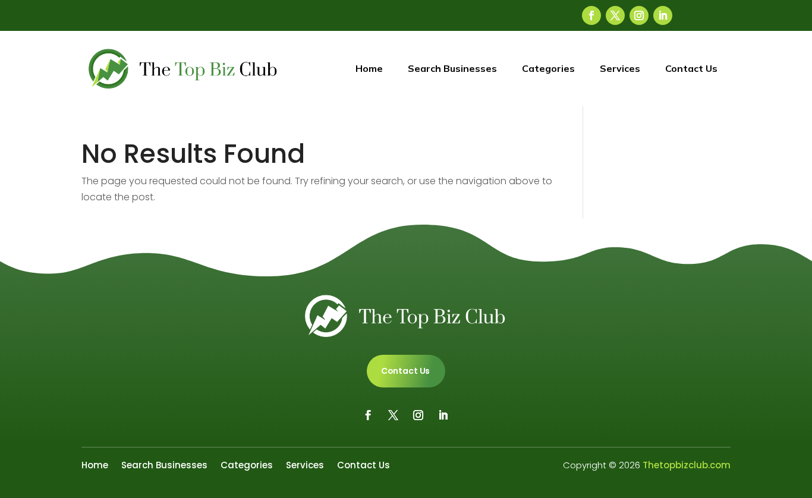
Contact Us (691, 68)
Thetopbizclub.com (687, 465)
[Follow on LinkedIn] (662, 15)
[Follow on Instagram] (639, 15)
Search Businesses (452, 68)
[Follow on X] (615, 15)
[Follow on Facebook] (591, 15)
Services (620, 68)
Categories (548, 68)
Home (369, 68)
